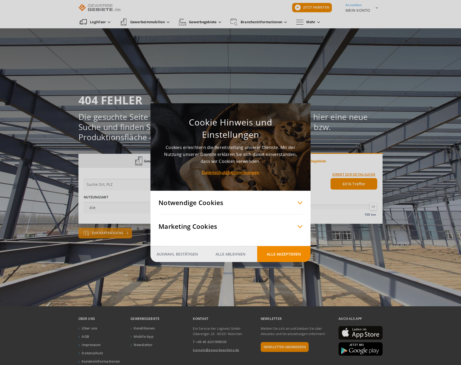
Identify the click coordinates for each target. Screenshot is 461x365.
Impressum (91, 344)
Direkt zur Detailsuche (353, 174)
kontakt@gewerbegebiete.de (216, 350)
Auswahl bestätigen (177, 253)
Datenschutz (92, 353)
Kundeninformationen (101, 361)
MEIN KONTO (357, 10)
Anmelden (353, 5)
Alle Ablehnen (230, 253)
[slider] (373, 206)
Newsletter (143, 344)
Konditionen (144, 328)
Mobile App (143, 336)
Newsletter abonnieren (285, 347)
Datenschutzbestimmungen (231, 172)
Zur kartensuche (108, 233)
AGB (85, 336)
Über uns (89, 328)
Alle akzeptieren (284, 253)
